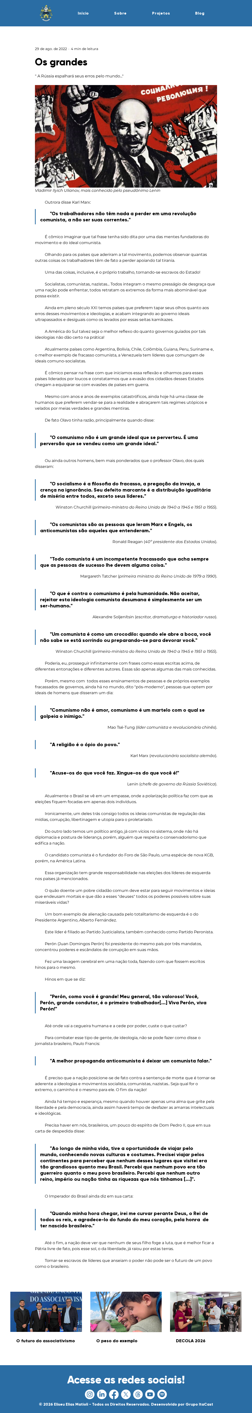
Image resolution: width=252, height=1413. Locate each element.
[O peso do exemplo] (126, 1312)
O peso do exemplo (116, 1340)
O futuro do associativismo (45, 1340)
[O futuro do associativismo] (46, 1312)
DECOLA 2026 (190, 1340)
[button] (121, 13)
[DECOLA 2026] (206, 1312)
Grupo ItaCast (199, 1404)
